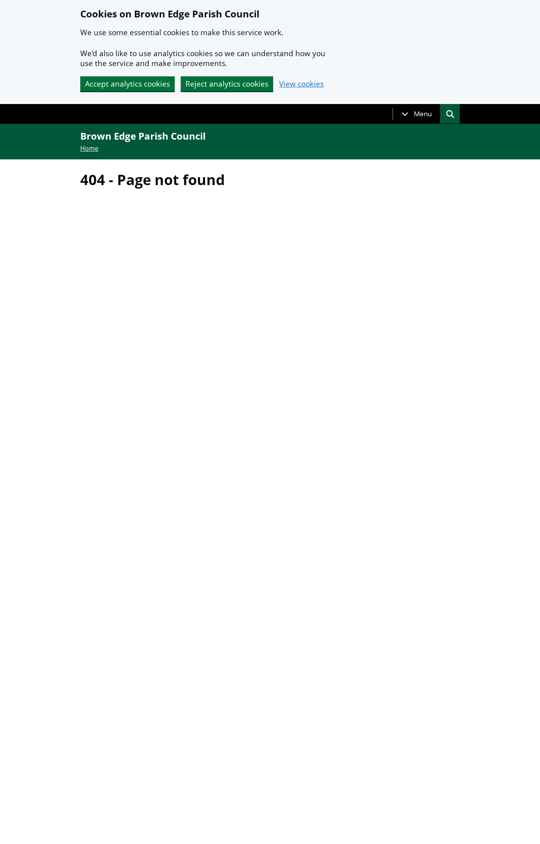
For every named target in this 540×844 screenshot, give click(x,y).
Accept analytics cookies (127, 84)
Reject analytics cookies (226, 84)
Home (89, 148)
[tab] (416, 114)
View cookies (301, 84)
